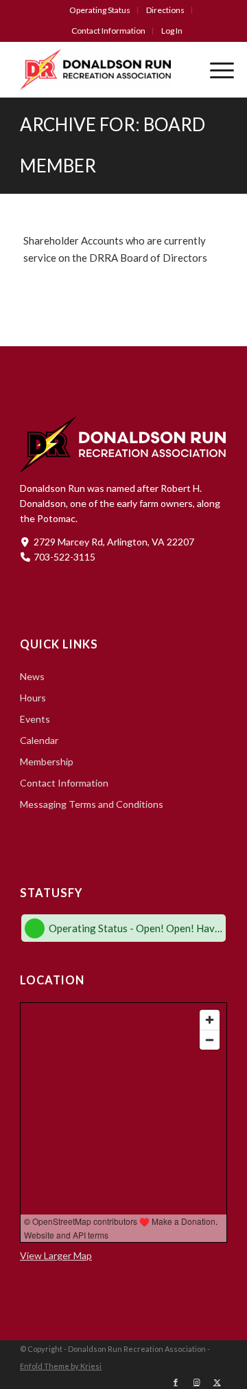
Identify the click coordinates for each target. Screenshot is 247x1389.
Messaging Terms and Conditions (91, 804)
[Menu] (215, 69)
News (32, 676)
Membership (46, 761)
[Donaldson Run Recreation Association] (103, 69)
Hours (33, 697)
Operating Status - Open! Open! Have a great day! (135, 928)
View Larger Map (56, 1255)
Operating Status (99, 10)
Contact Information (108, 30)
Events (35, 719)
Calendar (39, 740)
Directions (165, 10)
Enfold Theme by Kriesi (61, 1366)
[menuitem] (100, 10)
